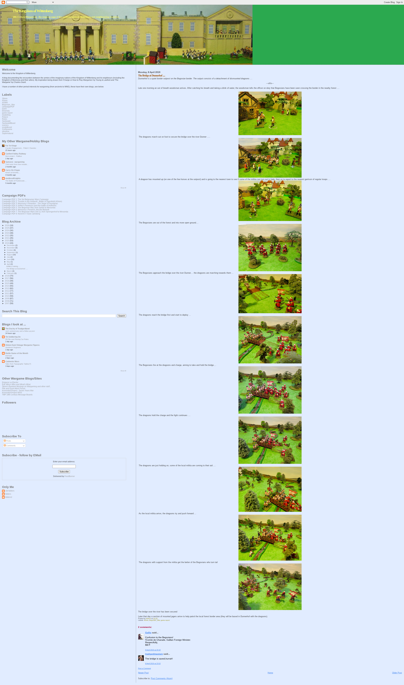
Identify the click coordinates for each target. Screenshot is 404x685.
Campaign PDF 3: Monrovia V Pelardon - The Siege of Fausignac (30, 203)
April (9, 264)
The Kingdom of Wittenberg (33, 11)
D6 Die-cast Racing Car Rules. (17, 339)
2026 (7, 225)
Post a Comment (144, 668)
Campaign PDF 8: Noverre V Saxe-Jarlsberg (21, 214)
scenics (5, 125)
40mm (146, 620)
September (11, 252)
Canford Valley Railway (15, 154)
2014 (7, 286)
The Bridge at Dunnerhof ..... (17, 269)
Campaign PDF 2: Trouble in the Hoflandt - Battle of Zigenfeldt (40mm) (32, 201)
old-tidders (9, 491)
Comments (10, 446)
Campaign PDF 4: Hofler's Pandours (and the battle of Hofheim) (29, 205)
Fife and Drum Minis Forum (13, 388)
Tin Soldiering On (13, 337)
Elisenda (6, 111)
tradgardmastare (154, 654)
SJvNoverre (7, 129)
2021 (7, 238)
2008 (7, 301)
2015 (7, 283)
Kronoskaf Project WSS (12, 393)
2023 (7, 233)
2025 (7, 228)
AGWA (5, 103)
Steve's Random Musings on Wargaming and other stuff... (26, 386)
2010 (7, 296)
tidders (8, 494)
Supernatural (7, 133)
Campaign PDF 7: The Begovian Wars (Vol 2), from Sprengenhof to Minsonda (35, 212)
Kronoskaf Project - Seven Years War (18, 390)
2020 (7, 240)
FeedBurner (70, 476)
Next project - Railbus (13, 156)
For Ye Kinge (11, 146)
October (10, 250)
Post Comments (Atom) (161, 678)
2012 (7, 291)
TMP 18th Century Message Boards (17, 395)
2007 (7, 303)
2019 (7, 243)
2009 (7, 298)
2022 (7, 235)
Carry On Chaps (12, 170)
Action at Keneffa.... (12, 172)
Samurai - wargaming (14, 162)
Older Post (397, 673)
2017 (7, 278)
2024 (7, 230)
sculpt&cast (7, 127)
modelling (6, 115)
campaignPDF (8, 107)
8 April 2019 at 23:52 (153, 663)
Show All (123, 188)
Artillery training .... (13, 266)
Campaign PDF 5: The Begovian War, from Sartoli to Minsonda (28, 207)
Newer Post (143, 673)
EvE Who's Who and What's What (16, 384)
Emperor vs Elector (10, 382)
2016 (7, 281)
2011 (7, 293)
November (11, 248)
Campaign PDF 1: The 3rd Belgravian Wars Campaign (25, 199)
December (11, 245)
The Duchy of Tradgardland (17, 329)
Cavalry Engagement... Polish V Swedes (20, 148)
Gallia (148, 632)
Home (270, 673)
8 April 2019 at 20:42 (153, 650)
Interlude (8, 356)
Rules (4, 119)
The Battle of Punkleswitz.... (16, 181)
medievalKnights (13, 178)
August (10, 255)
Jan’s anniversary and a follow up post (20, 331)
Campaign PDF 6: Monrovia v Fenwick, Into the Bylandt (25, 210)
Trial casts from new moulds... (16, 164)
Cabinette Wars (12, 361)
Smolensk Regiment (13, 347)
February (10, 273)
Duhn (4, 109)
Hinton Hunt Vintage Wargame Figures (22, 345)
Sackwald (6, 121)
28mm (4, 98)
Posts (8, 441)
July (8, 257)
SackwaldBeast (8, 123)
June (9, 259)
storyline (5, 131)
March (9, 271)
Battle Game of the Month (16, 353)
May (9, 262)
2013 (7, 288)
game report (165, 620)
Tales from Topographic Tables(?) (18, 364)
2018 (7, 276)
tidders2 (8, 497)
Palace (5, 117)
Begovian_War (154, 620)
